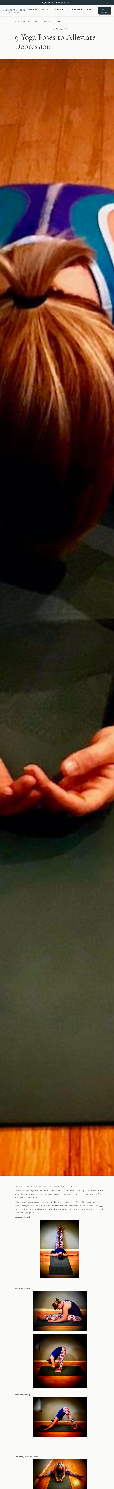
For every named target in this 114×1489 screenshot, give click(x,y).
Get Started (104, 10)
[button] (37, 9)
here (101, 1206)
